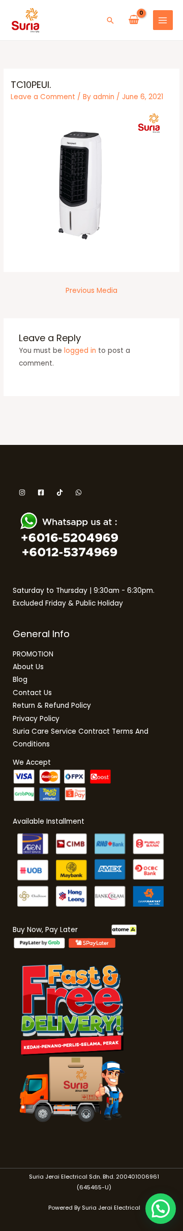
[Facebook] (41, 492)
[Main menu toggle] (163, 20)
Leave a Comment (43, 97)
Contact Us (32, 693)
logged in (80, 350)
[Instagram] (22, 492)
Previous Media (91, 290)
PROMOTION (33, 654)
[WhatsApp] (78, 492)
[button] (110, 20)
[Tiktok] (59, 492)
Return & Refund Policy (52, 705)
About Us (28, 667)
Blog (20, 679)
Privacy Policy (36, 719)
